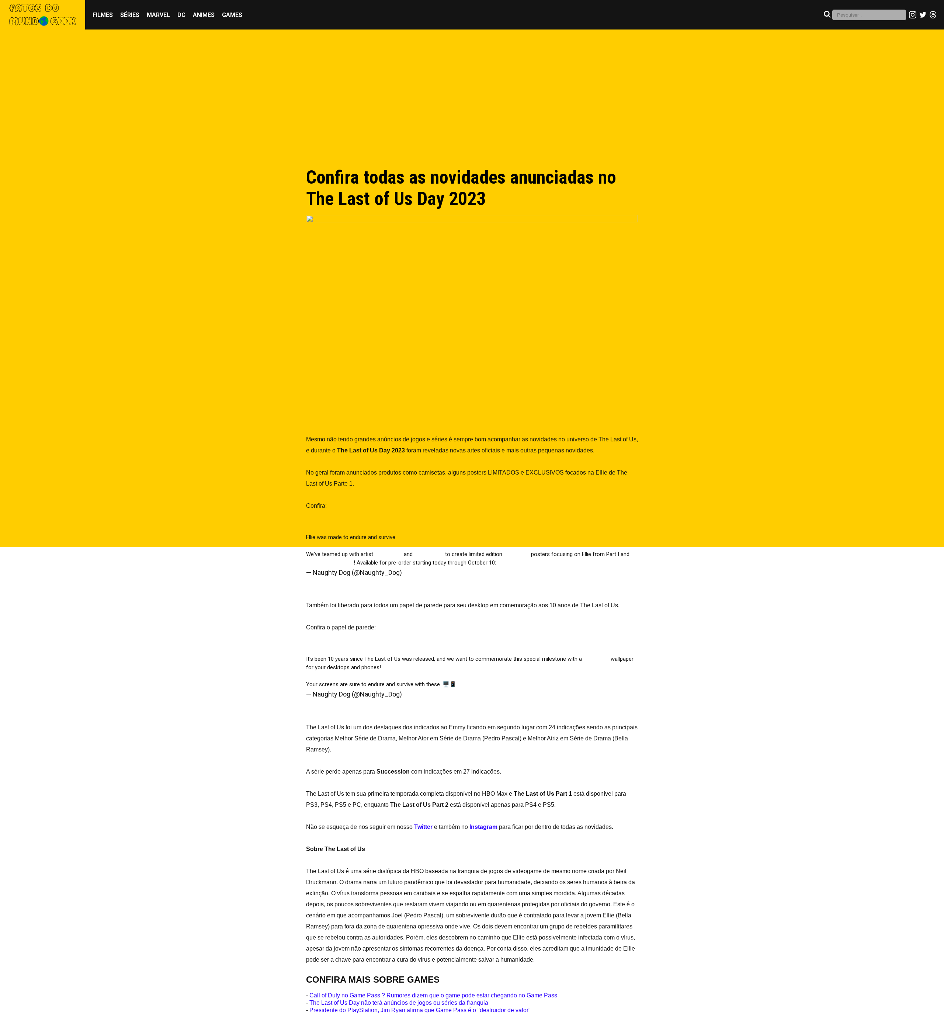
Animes (204, 14)
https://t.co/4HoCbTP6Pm (528, 562)
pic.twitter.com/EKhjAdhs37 (491, 684)
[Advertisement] (472, 105)
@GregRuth (388, 554)
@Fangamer (429, 554)
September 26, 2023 (432, 572)
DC (181, 14)
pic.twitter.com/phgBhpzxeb (595, 562)
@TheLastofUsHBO (330, 562)
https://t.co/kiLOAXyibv (410, 667)
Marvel (158, 14)
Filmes (103, 14)
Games (232, 14)
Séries (129, 14)
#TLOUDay (517, 554)
